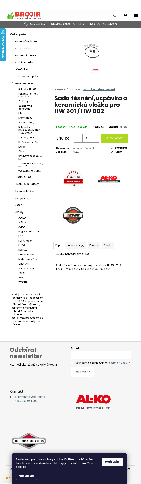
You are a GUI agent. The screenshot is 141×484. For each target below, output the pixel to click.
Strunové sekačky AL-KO (31, 157)
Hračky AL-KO (23, 177)
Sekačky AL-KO (27, 89)
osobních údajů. (118, 363)
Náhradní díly (24, 83)
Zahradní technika (26, 41)
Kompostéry (22, 198)
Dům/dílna (21, 69)
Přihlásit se (83, 372)
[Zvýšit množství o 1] (95, 138)
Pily (20, 113)
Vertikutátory (26, 122)
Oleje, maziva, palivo (27, 76)
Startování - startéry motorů (30, 165)
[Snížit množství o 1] (78, 138)
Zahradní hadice (25, 191)
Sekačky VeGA (26, 137)
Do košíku (116, 138)
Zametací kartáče (26, 55)
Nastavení (26, 476)
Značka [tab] (108, 245)
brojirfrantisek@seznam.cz (31, 397)
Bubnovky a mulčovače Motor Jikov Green (29, 130)
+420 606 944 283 (26, 401)
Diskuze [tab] (93, 245)
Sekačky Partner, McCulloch (28, 95)
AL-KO (123, 127)
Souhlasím (112, 462)
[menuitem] (28, 217)
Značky (19, 212)
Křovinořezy (25, 118)
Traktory (23, 101)
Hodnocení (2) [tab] (75, 245)
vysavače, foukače (29, 171)
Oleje (21, 151)
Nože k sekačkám (28, 142)
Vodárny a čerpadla (25, 107)
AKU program (23, 48)
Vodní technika (24, 62)
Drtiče (21, 147)
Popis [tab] (58, 245)
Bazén (18, 205)
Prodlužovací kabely (27, 184)
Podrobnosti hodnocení (99, 89)
